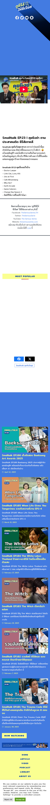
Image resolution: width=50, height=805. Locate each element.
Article (25, 759)
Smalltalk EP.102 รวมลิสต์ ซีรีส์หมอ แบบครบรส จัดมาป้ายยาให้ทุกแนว (23, 658)
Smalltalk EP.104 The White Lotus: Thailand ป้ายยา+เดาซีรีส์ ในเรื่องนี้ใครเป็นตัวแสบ (24, 559)
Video (25, 763)
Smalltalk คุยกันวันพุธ (24, 365)
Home (25, 754)
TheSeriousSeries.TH (29, 212)
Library (25, 771)
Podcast (25, 767)
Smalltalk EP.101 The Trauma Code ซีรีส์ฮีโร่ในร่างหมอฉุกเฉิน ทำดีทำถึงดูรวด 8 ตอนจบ (24, 710)
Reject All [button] (8, 799)
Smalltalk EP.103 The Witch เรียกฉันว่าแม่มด (23, 607)
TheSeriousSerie (28, 215)
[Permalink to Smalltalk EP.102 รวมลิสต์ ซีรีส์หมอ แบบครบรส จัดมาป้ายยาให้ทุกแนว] (25, 640)
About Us (25, 776)
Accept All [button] (20, 799)
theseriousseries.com (29, 221)
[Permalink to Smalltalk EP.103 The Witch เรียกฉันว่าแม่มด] (25, 590)
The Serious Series (29, 218)
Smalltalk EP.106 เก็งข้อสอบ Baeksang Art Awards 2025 (23, 456)
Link (29, 228)
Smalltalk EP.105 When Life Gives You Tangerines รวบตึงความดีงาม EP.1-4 (24, 507)
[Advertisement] (25, 47)
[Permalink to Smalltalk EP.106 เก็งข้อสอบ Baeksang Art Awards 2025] (25, 439)
